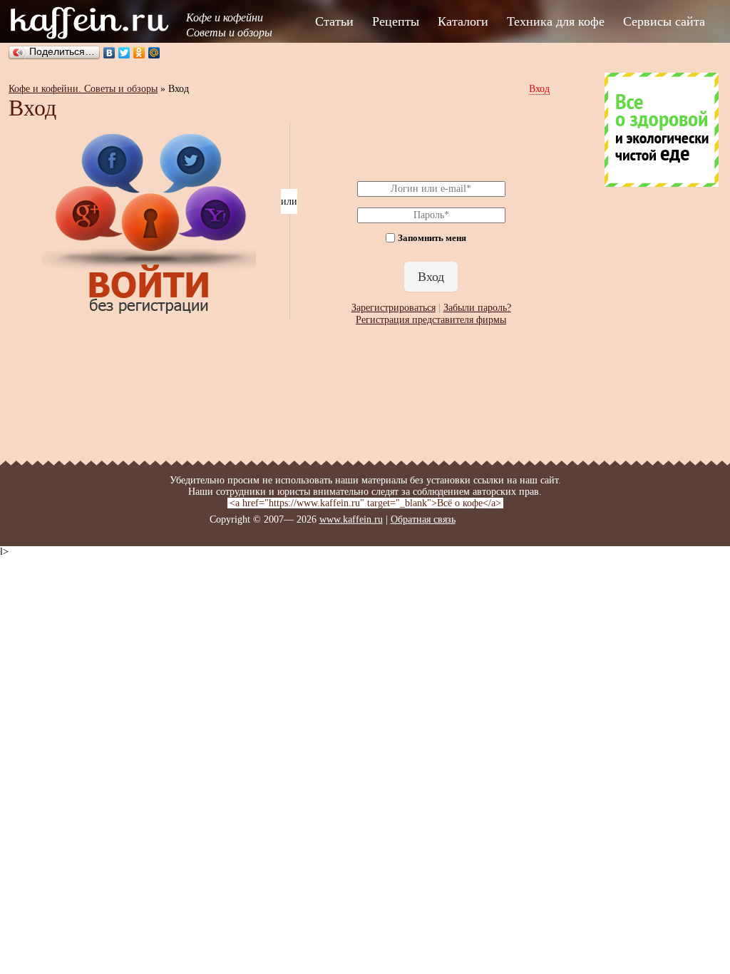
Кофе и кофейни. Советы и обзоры (83, 88)
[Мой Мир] (154, 52)
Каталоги (463, 21)
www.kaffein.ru (351, 519)
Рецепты (395, 21)
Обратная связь (423, 519)
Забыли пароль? (477, 307)
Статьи (334, 21)
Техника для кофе (556, 21)
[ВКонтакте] (109, 52)
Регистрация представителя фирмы (431, 319)
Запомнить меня (432, 239)
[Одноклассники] (139, 52)
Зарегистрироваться (393, 307)
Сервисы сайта (664, 21)
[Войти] (149, 313)
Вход (539, 88)
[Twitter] (124, 52)
